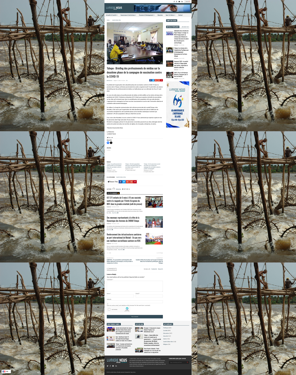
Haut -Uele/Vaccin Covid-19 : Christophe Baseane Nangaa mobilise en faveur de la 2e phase (124, 339)
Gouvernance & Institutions (128, 15)
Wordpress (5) (147, 269)
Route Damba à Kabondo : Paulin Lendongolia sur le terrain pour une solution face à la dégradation (152, 350)
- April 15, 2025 (114, 243)
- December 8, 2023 (115, 206)
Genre (164, 339)
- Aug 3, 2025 (181, 69)
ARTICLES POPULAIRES (173, 27)
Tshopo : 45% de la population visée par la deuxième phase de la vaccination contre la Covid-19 (133, 165)
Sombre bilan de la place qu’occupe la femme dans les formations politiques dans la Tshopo (149, 261)
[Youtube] (179, 1)
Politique (165, 328)
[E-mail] (159, 80)
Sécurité (165, 336)
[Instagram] (176, 1)
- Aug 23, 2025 (181, 78)
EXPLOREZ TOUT (185, 26)
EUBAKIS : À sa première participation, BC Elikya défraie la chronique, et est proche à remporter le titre (120, 261)
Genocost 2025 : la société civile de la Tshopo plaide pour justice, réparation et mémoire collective (181, 64)
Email (138, 293)
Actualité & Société (111, 15)
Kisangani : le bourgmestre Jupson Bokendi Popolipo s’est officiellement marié (152, 330)
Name (109, 293)
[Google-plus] (156, 80)
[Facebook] (174, 1)
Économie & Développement (146, 15)
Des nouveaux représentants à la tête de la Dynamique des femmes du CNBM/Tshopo (123, 219)
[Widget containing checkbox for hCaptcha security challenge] (118, 309)
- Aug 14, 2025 (181, 58)
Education (160, 15)
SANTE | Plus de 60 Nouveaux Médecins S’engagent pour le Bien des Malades (181, 74)
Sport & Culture (170, 15)
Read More (114, 212)
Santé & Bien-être (121, 177)
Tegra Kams (133, 372)
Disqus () (160, 269)
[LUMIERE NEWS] (114, 8)
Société (165, 330)
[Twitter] (153, 80)
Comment (110, 279)
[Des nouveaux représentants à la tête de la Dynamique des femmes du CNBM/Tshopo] (154, 222)
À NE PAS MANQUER (112, 193)
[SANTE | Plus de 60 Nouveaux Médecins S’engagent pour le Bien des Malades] (169, 75)
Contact (180, 15)
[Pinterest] (161, 80)
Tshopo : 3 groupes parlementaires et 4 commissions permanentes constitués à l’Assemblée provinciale (124, 346)
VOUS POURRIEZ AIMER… (113, 324)
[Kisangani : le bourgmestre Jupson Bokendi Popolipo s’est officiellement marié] (139, 329)
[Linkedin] (182, 1)
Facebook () (154, 269)
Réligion (165, 344)
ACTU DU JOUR (139, 324)
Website (109, 299)
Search (187, 1)
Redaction (110, 80)
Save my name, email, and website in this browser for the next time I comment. (128, 305)
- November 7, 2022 (115, 223)
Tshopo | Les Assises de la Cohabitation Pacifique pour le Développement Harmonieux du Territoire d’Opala (181, 52)
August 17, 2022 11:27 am (119, 80)
